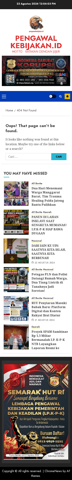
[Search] (60, 96)
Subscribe (67, 96)
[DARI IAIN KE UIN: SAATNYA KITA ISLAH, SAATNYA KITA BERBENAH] (16, 250)
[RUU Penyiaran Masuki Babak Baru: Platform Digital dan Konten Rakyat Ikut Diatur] (16, 308)
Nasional (37, 240)
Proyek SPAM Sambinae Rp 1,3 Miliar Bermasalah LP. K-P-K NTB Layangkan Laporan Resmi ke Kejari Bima (50, 342)
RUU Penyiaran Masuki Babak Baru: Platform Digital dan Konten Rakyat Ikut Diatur (49, 309)
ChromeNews (53, 471)
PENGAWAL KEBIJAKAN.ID (36, 42)
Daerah (47, 212)
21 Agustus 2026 (45, 320)
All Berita (37, 183)
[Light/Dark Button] (52, 96)
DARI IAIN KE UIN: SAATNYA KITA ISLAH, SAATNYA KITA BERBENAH (49, 252)
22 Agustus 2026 (45, 262)
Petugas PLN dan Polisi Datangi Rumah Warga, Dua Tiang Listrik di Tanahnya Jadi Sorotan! (50, 282)
